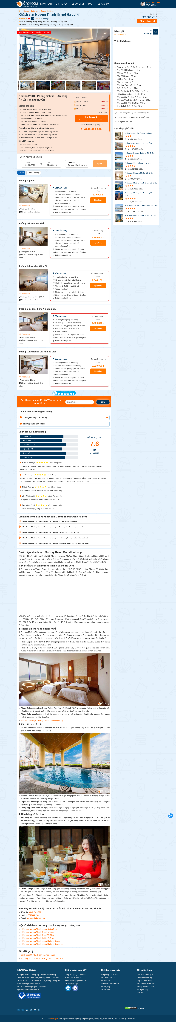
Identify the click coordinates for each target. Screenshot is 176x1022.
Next (106, 54)
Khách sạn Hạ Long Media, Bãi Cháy (139, 173)
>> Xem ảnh (24, 206)
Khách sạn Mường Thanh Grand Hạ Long (37, 932)
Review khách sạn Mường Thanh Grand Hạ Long (42, 721)
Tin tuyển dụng (142, 990)
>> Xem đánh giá (120, 34)
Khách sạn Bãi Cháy (46, 11)
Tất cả (21, 173)
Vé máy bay (103, 4)
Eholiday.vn (54, 1019)
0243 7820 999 (35, 912)
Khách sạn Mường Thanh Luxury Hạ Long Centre (40, 941)
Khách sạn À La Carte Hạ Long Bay (138, 143)
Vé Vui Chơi (78, 4)
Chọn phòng (146, 21)
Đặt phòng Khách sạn (109, 975)
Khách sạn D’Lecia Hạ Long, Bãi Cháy (139, 153)
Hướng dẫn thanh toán (145, 987)
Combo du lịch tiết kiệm (110, 984)
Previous (20, 54)
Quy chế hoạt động (144, 981)
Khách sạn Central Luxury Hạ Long (138, 163)
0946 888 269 (92, 129)
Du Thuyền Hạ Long (108, 978)
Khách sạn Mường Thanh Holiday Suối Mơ (38, 938)
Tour (91, 4)
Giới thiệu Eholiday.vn (145, 975)
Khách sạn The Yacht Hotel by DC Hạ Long (141, 205)
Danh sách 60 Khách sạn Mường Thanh (38, 955)
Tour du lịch (105, 990)
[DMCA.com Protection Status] (131, 1008)
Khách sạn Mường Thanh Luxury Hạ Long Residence (42, 944)
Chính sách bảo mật (144, 978)
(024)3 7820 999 (153, 3)
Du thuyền (62, 4)
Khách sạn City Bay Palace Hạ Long (138, 133)
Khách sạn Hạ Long (29, 11)
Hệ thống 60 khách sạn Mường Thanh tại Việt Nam (42, 959)
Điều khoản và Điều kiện (146, 984)
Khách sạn (46, 4)
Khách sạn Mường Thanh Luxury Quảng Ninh (39, 929)
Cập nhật (100, 164)
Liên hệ (140, 993)
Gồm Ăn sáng (33, 173)
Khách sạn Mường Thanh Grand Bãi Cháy (37, 935)
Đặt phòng (98, 200)
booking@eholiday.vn (36, 918)
